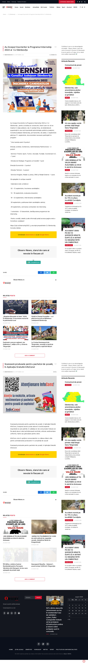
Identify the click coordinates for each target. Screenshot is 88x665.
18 (72, 610)
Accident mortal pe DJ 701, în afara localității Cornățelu (73, 198)
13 (79, 608)
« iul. (69, 619)
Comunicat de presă (73, 65)
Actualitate (36, 7)
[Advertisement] (44, 30)
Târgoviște (69, 130)
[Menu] (4, 7)
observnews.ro (30, 235)
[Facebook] (5, 120)
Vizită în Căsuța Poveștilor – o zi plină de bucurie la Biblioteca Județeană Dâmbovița (42, 318)
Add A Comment (30, 355)
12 (76, 608)
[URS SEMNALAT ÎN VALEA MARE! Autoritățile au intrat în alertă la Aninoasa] (73, 154)
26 (76, 613)
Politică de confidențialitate (66, 649)
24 (69, 613)
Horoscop (14, 1)
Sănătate (27, 7)
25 (72, 613)
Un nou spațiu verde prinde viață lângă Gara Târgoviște (73, 125)
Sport (63, 7)
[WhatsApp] (5, 128)
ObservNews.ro (8, 54)
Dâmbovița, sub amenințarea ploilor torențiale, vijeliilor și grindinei (73, 91)
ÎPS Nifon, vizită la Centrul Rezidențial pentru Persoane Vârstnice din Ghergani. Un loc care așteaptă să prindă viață (15, 567)
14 (82, 608)
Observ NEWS (67, 653)
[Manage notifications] (84, 661)
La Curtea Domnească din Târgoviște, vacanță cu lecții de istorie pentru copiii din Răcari (42, 344)
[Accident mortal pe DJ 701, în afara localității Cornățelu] (73, 189)
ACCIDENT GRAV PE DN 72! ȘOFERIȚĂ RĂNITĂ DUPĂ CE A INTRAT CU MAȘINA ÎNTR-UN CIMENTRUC (73, 236)
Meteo (8, 1)
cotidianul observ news (67, 1)
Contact (4, 1)
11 (72, 608)
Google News (44, 235)
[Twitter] (5, 124)
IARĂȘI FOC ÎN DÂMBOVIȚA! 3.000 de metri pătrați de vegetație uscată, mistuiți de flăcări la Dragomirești (43, 539)
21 (82, 610)
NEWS (75, 7)
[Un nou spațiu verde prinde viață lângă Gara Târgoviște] (73, 117)
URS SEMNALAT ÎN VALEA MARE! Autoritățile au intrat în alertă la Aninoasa (73, 163)
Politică (52, 7)
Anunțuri (69, 7)
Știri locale (44, 7)
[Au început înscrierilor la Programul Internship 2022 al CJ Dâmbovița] (30, 112)
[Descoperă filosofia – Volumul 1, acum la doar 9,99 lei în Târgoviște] (44, 555)
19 (76, 610)
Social (21, 7)
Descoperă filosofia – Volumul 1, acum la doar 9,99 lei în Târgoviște (43, 565)
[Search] (84, 2)
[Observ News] (9, 7)
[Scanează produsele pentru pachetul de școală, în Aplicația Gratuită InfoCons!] (30, 413)
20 (79, 610)
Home (16, 7)
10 (69, 608)
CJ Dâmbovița (53, 54)
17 (69, 610)
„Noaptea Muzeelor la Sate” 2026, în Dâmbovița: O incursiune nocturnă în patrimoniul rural (15, 318)
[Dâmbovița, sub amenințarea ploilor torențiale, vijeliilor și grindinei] (73, 81)
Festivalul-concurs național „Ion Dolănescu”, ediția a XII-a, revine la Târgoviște (15, 344)
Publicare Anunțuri (21, 1)
